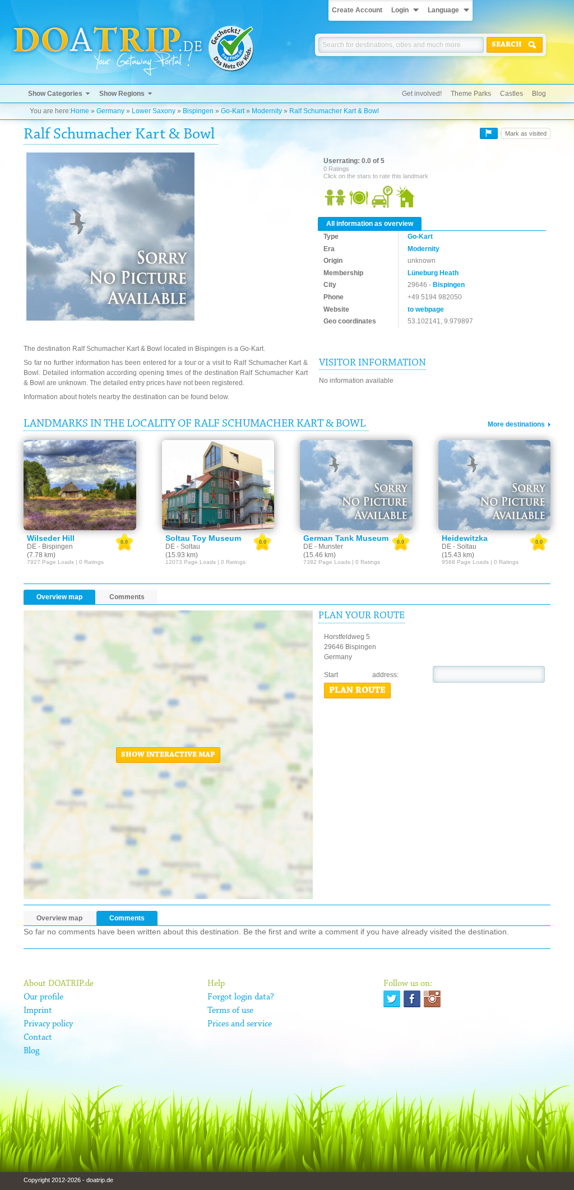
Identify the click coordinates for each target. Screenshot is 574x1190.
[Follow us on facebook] (412, 998)
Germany (110, 111)
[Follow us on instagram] (432, 998)
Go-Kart (232, 111)
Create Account (357, 10)
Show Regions (122, 94)
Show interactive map (168, 755)
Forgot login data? (240, 997)
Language (443, 10)
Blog (539, 94)
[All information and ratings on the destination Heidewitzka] (494, 485)
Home (80, 111)
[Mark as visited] (489, 133)
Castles (511, 94)
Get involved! (422, 94)
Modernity (267, 111)
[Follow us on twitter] (391, 998)
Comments (127, 597)
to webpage (426, 309)
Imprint (38, 1010)
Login (400, 10)
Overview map (59, 597)
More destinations (516, 424)
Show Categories (55, 94)
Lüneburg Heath (433, 273)
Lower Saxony (153, 111)
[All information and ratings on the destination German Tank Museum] (356, 485)
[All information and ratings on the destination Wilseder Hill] (80, 485)
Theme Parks (471, 94)
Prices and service (239, 1024)
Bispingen (198, 111)
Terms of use (230, 1010)
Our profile (43, 997)
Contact (38, 1037)
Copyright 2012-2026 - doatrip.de (68, 1180)
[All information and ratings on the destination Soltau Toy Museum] (218, 485)
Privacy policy (48, 1024)
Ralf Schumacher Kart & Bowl (334, 111)
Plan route (357, 690)
